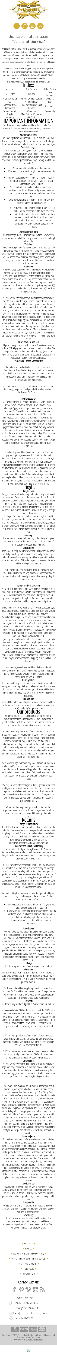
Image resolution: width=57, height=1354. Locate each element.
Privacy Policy (12, 1086)
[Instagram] (35, 1289)
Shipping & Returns (28, 1263)
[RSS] (42, 1289)
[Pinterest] (21, 1289)
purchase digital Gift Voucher (27, 1004)
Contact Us (40, 260)
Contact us (28, 1243)
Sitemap (28, 1248)
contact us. (42, 839)
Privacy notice (28, 1268)
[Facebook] (14, 1289)
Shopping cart (32, 26)
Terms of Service (28, 1273)
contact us (28, 510)
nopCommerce (34, 1337)
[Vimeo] (28, 1289)
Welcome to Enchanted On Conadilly (28, 1253)
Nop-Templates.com (34, 1339)
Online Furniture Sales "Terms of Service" (28, 1258)
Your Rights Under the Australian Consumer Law (28, 843)
